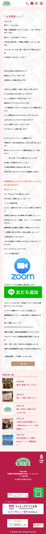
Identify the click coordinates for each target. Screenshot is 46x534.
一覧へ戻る (23, 364)
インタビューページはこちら (14, 502)
